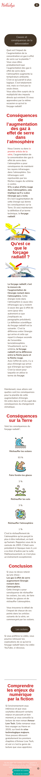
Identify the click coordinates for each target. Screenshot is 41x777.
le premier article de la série (19, 151)
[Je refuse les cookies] (38, 768)
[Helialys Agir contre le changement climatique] (8, 5)
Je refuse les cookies (21, 774)
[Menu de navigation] (36, 5)
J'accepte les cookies (21, 770)
